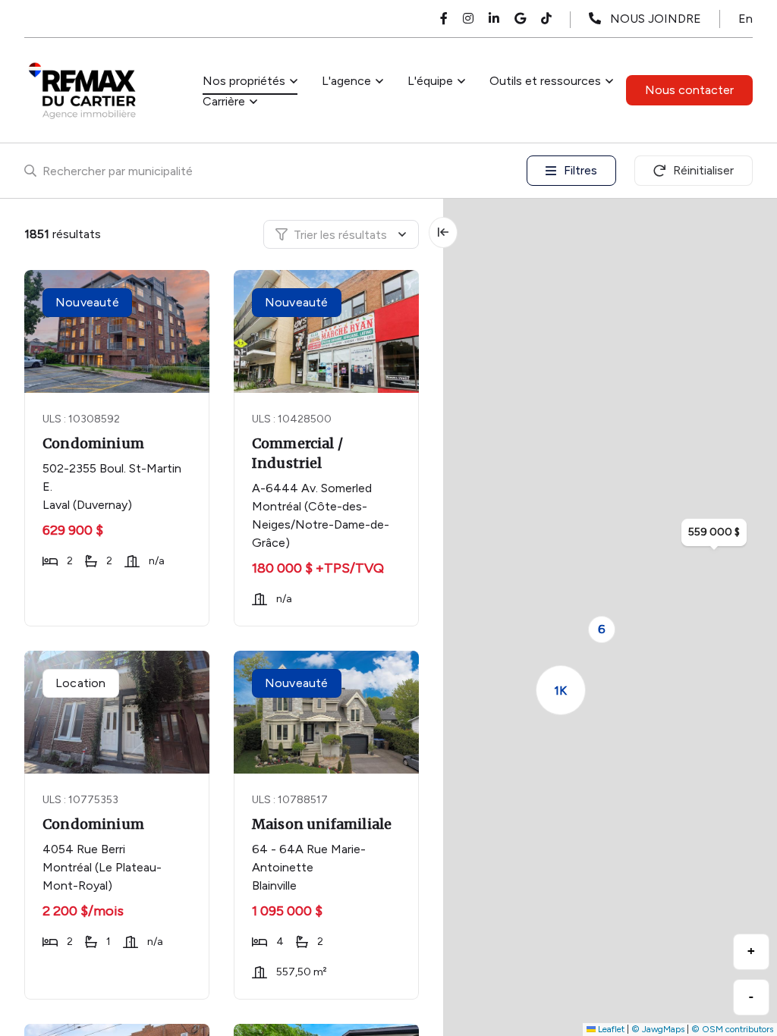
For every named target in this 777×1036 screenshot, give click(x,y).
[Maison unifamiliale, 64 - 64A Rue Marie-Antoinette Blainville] (327, 712)
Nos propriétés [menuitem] (244, 81)
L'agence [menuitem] (346, 81)
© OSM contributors (732, 1029)
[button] (601, 629)
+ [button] (751, 950)
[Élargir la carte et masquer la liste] (443, 232)
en (745, 18)
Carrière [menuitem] (224, 101)
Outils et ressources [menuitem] (545, 81)
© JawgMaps (657, 1029)
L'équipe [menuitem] (430, 81)
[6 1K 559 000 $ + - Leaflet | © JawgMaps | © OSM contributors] (610, 617)
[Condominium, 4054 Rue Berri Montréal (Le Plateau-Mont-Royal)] (117, 712)
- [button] (751, 996)
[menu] (250, 81)
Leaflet (610, 1029)
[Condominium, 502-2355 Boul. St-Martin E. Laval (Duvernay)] (117, 331)
